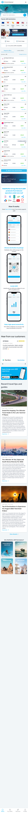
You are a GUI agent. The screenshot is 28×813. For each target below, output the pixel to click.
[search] (24, 15)
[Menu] (25, 2)
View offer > (23, 63)
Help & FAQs (8, 209)
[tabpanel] (14, 111)
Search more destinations (15, 170)
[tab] (7, 50)
